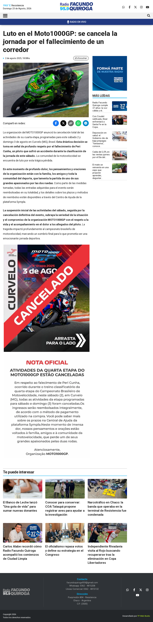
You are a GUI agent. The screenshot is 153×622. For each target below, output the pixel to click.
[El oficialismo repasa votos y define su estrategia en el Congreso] (65, 533)
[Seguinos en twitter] (135, 7)
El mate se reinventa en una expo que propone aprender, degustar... (100, 171)
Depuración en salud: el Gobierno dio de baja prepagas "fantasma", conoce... (100, 139)
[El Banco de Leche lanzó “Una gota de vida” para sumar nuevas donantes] (22, 489)
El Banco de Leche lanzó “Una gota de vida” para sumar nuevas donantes (20, 506)
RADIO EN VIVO (78, 21)
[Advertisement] (143, 77)
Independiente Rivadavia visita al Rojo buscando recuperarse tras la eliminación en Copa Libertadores (105, 555)
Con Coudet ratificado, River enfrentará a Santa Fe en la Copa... (100, 121)
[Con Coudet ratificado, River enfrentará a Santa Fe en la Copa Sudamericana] (119, 120)
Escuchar (82, 58)
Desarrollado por (136, 616)
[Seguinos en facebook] (129, 7)
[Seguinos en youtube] (147, 7)
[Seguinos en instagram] (141, 7)
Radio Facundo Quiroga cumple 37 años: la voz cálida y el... (100, 106)
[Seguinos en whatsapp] (123, 7)
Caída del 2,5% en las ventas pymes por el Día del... (101, 155)
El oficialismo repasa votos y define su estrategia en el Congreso (64, 550)
